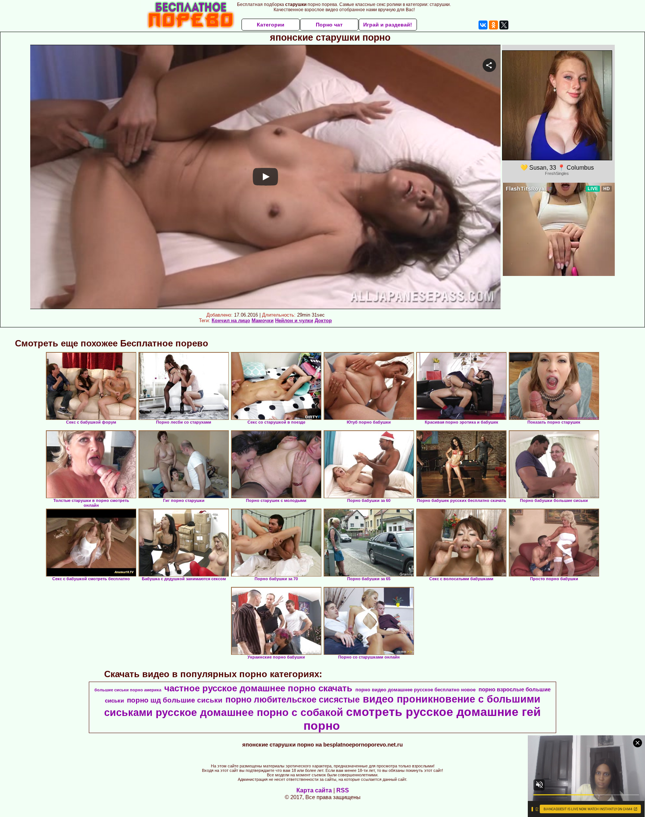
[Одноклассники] (493, 25)
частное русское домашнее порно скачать (258, 688)
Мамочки (263, 320)
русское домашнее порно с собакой (249, 712)
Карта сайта (314, 790)
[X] (503, 25)
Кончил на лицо (231, 320)
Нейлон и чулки (294, 320)
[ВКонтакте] (483, 25)
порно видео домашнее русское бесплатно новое (415, 689)
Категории (270, 25)
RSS (342, 790)
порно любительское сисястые (292, 699)
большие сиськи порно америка (127, 690)
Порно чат (329, 25)
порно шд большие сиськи (174, 700)
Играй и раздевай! (387, 25)
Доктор (323, 320)
